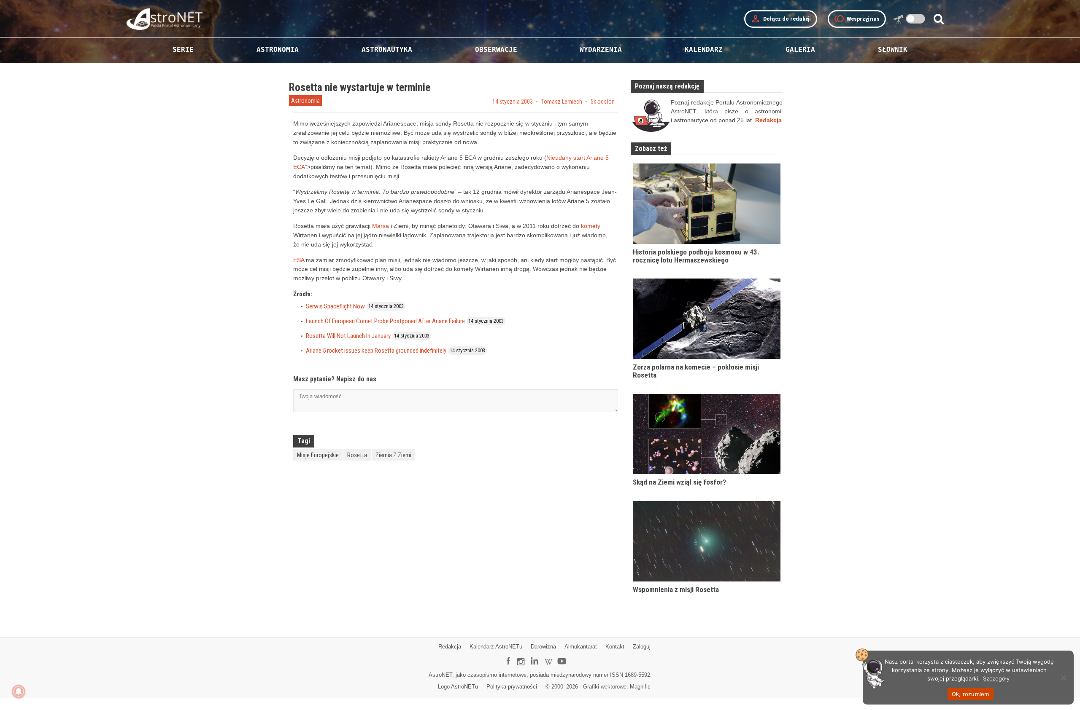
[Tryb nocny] (915, 19)
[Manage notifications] (18, 691)
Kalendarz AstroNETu (496, 646)
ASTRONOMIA (277, 50)
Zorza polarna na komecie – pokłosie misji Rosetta (696, 371)
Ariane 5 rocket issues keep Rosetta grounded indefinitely (376, 350)
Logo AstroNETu (458, 686)
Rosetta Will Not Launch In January (348, 336)
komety (590, 225)
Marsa (380, 225)
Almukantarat (580, 646)
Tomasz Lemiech (561, 101)
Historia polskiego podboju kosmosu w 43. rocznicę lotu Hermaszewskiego (696, 256)
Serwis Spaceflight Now (335, 306)
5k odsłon (602, 101)
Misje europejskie (318, 455)
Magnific (640, 686)
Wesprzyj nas (857, 19)
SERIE (183, 50)
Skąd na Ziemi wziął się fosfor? (679, 482)
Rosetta (357, 455)
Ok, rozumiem (970, 694)
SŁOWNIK (892, 50)
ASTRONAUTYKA (387, 50)
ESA (298, 260)
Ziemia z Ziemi (393, 455)
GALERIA (800, 50)
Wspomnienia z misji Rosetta (676, 589)
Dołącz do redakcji (781, 19)
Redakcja (449, 646)
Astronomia (305, 100)
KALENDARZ (704, 50)
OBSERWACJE (496, 50)
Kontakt (614, 646)
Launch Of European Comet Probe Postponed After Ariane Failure (385, 321)
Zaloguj (642, 646)
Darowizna (543, 646)
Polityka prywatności (511, 686)
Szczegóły (996, 678)
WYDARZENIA (601, 50)
